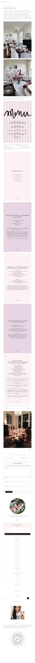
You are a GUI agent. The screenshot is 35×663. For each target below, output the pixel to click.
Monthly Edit (17, 566)
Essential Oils (17, 548)
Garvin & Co (5, 1)
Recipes (17, 575)
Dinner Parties (17, 546)
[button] (32, 1)
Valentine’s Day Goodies (8, 457)
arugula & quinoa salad (13, 145)
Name (6, 477)
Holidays (17, 557)
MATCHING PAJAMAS (7, 409)
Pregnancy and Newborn (17, 573)
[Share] (16, 453)
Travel (17, 582)
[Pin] (18, 453)
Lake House (17, 564)
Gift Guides (17, 555)
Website (6, 486)
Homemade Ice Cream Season (25, 457)
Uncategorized (17, 584)
